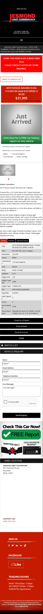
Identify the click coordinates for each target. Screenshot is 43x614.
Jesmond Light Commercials (15, 47)
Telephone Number (10, 376)
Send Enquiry (21, 415)
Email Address (8, 368)
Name (4, 360)
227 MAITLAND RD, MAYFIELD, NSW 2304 (21, 32)
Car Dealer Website (25, 602)
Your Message (7, 384)
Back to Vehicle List (11, 79)
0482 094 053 (21, 9)
